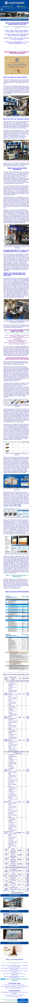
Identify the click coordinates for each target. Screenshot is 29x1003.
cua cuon (19, 134)
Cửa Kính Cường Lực (13, 940)
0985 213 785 (22, 6)
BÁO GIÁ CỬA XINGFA (14, 911)
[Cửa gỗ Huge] (14, 14)
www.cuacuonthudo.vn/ (19, 26)
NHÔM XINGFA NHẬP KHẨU (14, 895)
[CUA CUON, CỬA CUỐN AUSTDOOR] (14, 2)
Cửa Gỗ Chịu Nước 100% (13, 955)
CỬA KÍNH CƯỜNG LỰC (14, 926)
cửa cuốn (21, 130)
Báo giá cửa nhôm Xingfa (13, 924)
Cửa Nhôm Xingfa (13, 908)
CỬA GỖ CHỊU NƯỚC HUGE (14, 942)
